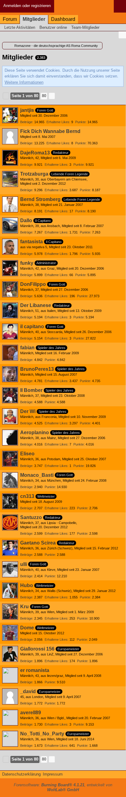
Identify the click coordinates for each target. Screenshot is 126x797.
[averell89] (10, 718)
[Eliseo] (10, 459)
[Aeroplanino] (10, 438)
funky (26, 263)
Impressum (53, 774)
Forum (10, 19)
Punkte (80, 122)
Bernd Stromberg (40, 199)
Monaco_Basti (37, 475)
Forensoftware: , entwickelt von (63, 787)
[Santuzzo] (10, 522)
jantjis (27, 110)
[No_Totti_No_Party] (10, 739)
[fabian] (10, 353)
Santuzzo (31, 517)
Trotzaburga (34, 173)
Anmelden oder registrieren (27, 5)
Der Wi (27, 411)
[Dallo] (10, 225)
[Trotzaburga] (10, 179)
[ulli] (10, 569)
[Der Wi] (10, 416)
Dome (27, 627)
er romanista (34, 670)
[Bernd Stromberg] (10, 204)
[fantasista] (10, 247)
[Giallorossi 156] (10, 654)
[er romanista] (10, 675)
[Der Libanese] (10, 310)
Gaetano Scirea (38, 542)
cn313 (27, 496)
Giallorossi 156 (37, 648)
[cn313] (10, 501)
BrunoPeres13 (37, 369)
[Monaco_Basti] (10, 480)
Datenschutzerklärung (21, 774)
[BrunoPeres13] (10, 374)
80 (44, 95)
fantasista (31, 241)
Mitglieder (34, 19)
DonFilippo (33, 284)
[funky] (10, 268)
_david (28, 691)
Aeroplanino (34, 432)
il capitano (32, 326)
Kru (24, 606)
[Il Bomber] (10, 395)
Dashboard (63, 19)
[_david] (10, 696)
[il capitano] (10, 332)
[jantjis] (10, 115)
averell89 (30, 712)
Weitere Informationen (24, 82)
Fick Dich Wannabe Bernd (50, 131)
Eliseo (27, 453)
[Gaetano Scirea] (10, 548)
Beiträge (26, 122)
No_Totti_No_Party (42, 733)
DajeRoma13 (35, 152)
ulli (23, 564)
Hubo (26, 585)
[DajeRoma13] (10, 158)
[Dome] (10, 633)
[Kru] (10, 612)
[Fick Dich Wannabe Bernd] (10, 136)
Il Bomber (31, 390)
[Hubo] (10, 590)
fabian (27, 347)
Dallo (26, 220)
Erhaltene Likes (57, 122)
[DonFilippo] (10, 289)
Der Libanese (35, 305)
